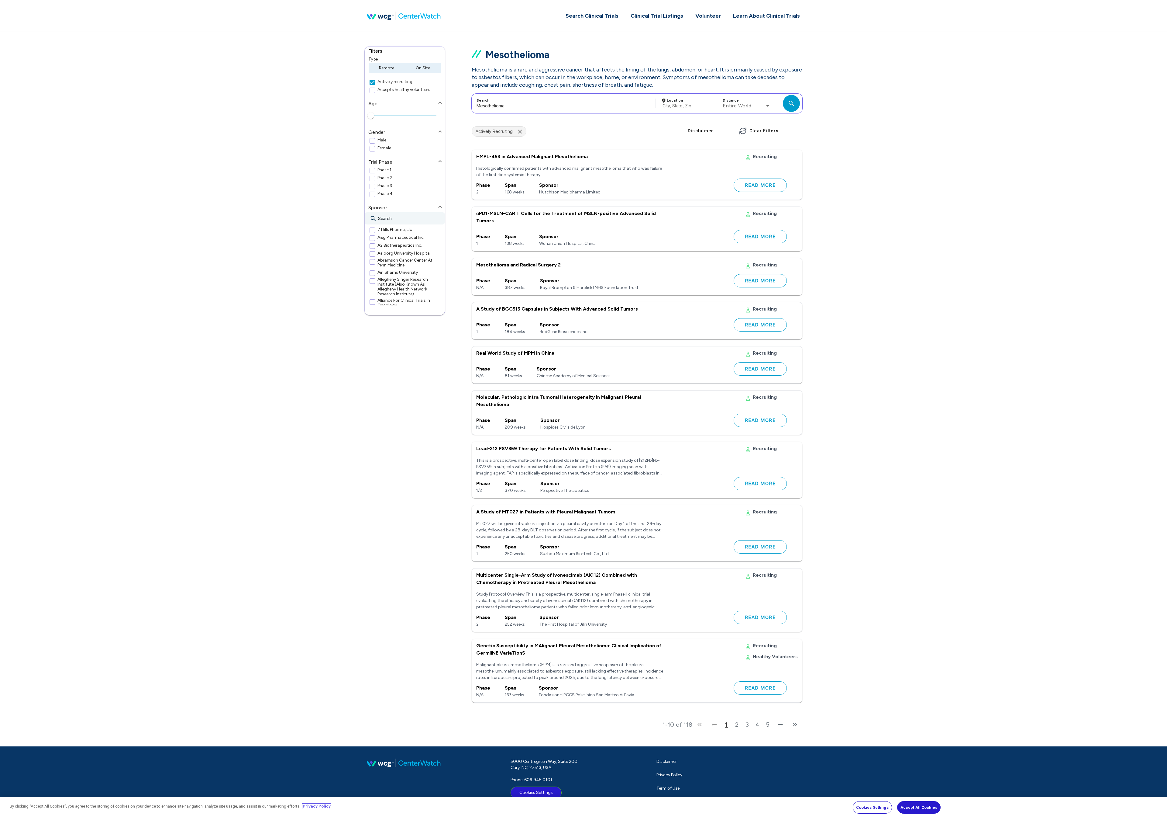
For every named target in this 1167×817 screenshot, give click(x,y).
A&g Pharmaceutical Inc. (401, 237)
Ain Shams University (397, 272)
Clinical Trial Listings (657, 15)
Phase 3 (384, 185)
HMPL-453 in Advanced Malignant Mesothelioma (532, 156)
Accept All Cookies (918, 807)
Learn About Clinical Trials (766, 15)
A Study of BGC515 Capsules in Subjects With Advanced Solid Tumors (557, 309)
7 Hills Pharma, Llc (394, 229)
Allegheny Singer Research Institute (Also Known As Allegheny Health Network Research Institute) (402, 287)
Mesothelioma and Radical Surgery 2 (518, 265)
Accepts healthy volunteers (403, 89)
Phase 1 (384, 170)
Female (384, 148)
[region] (583, 807)
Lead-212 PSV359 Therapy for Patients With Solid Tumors (543, 448)
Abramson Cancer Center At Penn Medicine (404, 263)
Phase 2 (384, 178)
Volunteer (708, 15)
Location (675, 100)
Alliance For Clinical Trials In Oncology (403, 303)
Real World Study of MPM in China (515, 353)
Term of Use (668, 788)
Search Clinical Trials (592, 15)
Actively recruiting (394, 81)
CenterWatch (403, 16)
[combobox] (563, 103)
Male (381, 140)
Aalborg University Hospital (404, 253)
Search (483, 100)
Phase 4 (385, 193)
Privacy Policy (669, 774)
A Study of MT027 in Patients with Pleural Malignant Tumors (545, 512)
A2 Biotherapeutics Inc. (399, 245)
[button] (405, 51)
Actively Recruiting (494, 131)
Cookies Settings (536, 792)
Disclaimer (666, 761)
